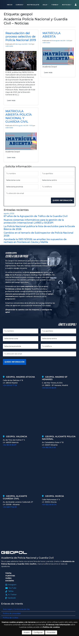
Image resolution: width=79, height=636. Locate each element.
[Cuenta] (76, 5)
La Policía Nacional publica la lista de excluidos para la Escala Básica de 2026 (39, 228)
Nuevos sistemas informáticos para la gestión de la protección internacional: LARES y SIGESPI (34, 221)
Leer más (11, 100)
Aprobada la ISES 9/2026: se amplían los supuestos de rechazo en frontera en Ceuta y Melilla (35, 240)
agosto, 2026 (9, 213)
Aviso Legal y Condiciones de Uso (16, 609)
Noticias (66, 4)
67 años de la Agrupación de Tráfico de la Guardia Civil (35, 216)
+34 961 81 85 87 (9, 445)
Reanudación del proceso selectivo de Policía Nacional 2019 (20, 36)
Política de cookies (10, 618)
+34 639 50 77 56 (10, 385)
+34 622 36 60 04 (49, 505)
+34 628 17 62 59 (10, 507)
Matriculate (33, 4)
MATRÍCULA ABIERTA (51, 34)
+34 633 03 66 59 (49, 388)
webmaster (9, 46)
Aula (45, 4)
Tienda (54, 4)
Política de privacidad (11, 613)
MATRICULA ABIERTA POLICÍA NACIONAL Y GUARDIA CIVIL (18, 116)
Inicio (9, 4)
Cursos (19, 4)
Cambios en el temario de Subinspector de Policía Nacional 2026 (38, 234)
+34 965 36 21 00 (49, 447)
